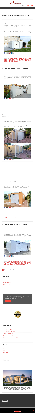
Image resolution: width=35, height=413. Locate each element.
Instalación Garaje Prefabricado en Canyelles (15, 68)
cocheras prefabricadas (7, 105)
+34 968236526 (27, 5)
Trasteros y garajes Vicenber (17, 3)
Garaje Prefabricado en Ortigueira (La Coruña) (15, 15)
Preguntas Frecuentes (6, 284)
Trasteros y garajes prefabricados (8, 280)
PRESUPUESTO (8, 301)
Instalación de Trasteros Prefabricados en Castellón (11, 337)
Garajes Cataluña (17, 105)
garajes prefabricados (14, 61)
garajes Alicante (17, 263)
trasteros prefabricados (7, 352)
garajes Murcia (21, 106)
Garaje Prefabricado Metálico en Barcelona (14, 175)
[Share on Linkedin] (11, 53)
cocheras (10, 59)
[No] (33, 410)
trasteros (4, 350)
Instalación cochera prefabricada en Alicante (15, 224)
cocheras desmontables (24, 59)
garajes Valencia (17, 217)
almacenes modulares (27, 103)
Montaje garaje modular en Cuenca (12, 115)
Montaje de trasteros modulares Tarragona (9, 329)
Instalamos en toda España (7, 282)
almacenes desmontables (23, 58)
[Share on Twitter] (6, 53)
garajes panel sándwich (7, 61)
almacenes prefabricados (8, 104)
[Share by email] (13, 53)
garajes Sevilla (13, 217)
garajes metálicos (22, 60)
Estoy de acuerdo (17, 411)
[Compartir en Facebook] (4, 53)
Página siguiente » (12, 269)
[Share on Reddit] (8, 53)
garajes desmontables (14, 60)
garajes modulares (28, 60)
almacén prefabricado (14, 58)
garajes (9, 57)
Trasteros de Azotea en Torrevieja (8, 333)
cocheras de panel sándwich (16, 59)
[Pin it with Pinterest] (10, 53)
